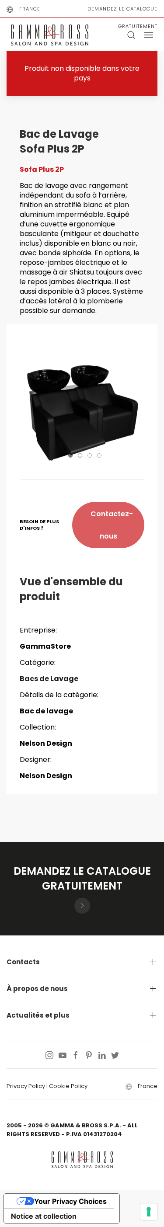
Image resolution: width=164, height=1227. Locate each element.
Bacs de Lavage (49, 679)
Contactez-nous (112, 525)
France (29, 8)
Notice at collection (44, 1216)
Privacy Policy (26, 1086)
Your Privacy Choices (70, 1201)
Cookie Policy (68, 1086)
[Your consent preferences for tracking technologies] (148, 1211)
